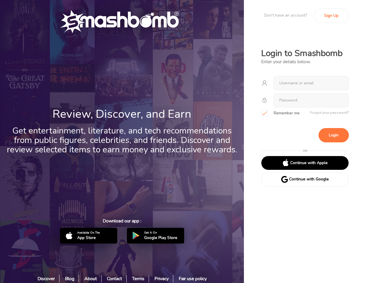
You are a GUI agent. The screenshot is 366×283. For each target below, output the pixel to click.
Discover (46, 279)
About (90, 279)
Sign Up (331, 15)
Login (334, 135)
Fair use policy (193, 279)
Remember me (287, 113)
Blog (69, 279)
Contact (114, 279)
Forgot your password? (329, 112)
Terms (138, 279)
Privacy (161, 279)
